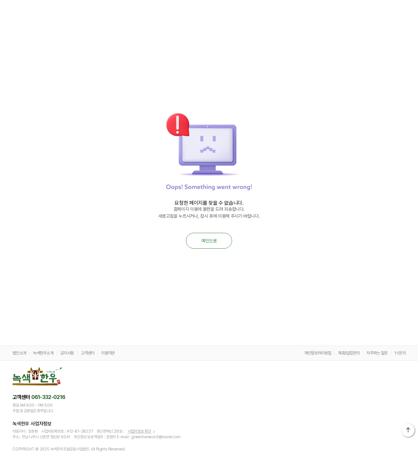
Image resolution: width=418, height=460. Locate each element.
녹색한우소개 (43, 353)
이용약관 (108, 353)
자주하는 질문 (376, 353)
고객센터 (87, 353)
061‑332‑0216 (48, 397)
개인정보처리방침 (317, 353)
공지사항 (67, 353)
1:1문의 (399, 353)
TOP (408, 430)
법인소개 (19, 353)
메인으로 (209, 240)
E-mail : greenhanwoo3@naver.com (149, 437)
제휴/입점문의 (348, 353)
